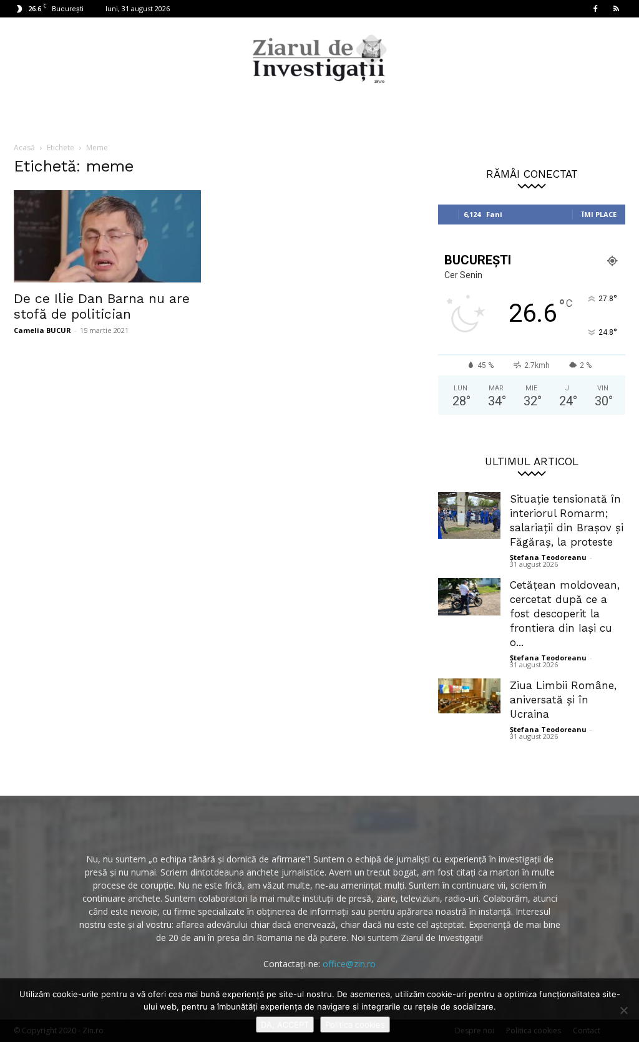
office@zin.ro (349, 964)
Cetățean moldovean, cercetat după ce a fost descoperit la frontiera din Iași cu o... (565, 614)
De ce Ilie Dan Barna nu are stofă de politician (102, 306)
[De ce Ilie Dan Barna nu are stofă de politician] (107, 236)
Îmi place (599, 214)
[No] (623, 1010)
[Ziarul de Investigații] (319, 58)
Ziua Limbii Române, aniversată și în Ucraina (563, 699)
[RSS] (616, 8)
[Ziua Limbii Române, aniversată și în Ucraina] (469, 695)
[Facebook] (595, 8)
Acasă (24, 147)
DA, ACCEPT (285, 1025)
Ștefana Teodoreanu (548, 557)
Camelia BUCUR (42, 330)
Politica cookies (355, 1025)
